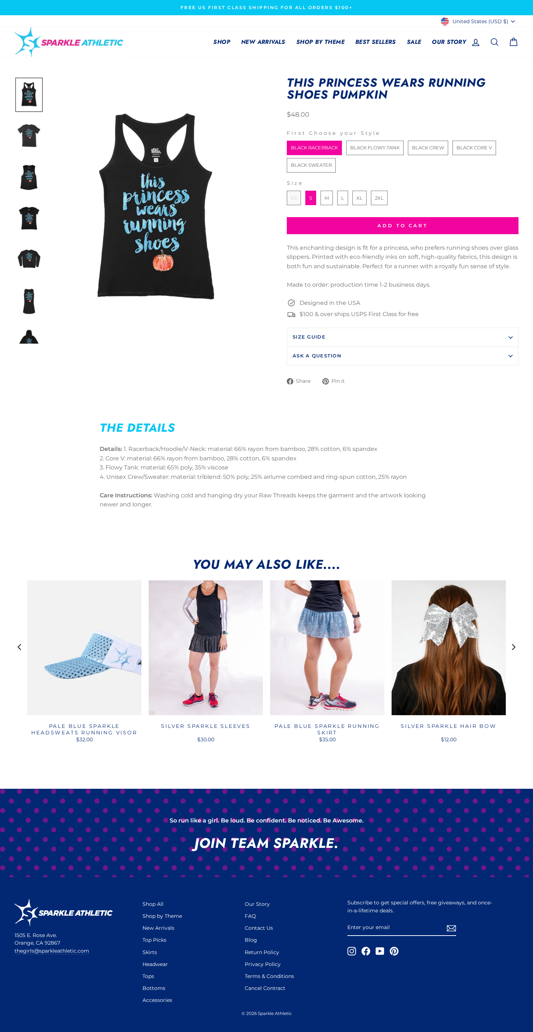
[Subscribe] (451, 928)
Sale (414, 42)
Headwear (155, 964)
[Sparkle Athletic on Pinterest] (394, 951)
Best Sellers (375, 42)
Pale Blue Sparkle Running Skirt (327, 729)
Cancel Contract (265, 988)
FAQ (250, 916)
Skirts (149, 952)
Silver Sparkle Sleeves (206, 726)
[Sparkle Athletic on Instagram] (351, 951)
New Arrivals (263, 42)
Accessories (157, 1000)
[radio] (314, 148)
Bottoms (153, 988)
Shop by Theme (320, 42)
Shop (221, 42)
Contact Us (259, 928)
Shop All (153, 904)
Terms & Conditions (269, 976)
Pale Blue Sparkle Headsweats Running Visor (84, 729)
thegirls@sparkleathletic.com (52, 951)
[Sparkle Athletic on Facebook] (365, 951)
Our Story (449, 42)
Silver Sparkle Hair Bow (448, 726)
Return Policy (262, 952)
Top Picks (154, 940)
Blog (251, 940)
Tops (148, 976)
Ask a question (317, 355)
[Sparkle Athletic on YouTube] (380, 951)
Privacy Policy (263, 964)
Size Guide (309, 337)
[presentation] (20, 647)
